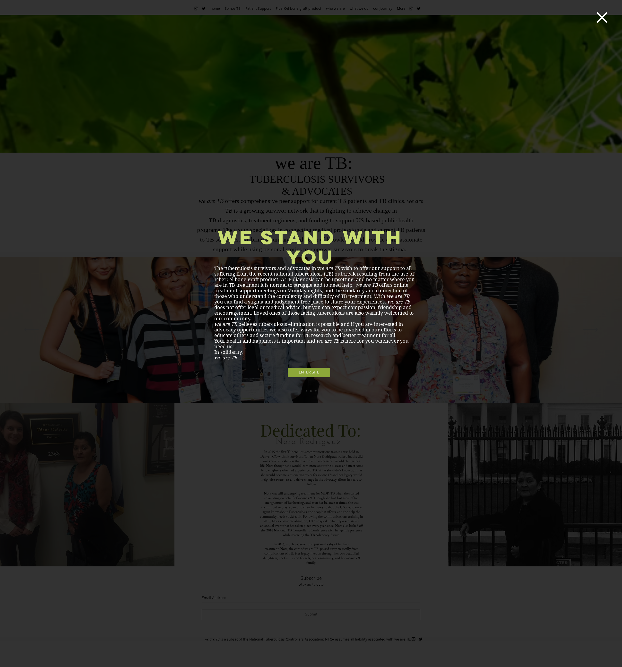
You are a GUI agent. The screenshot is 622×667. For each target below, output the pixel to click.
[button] (602, 17)
